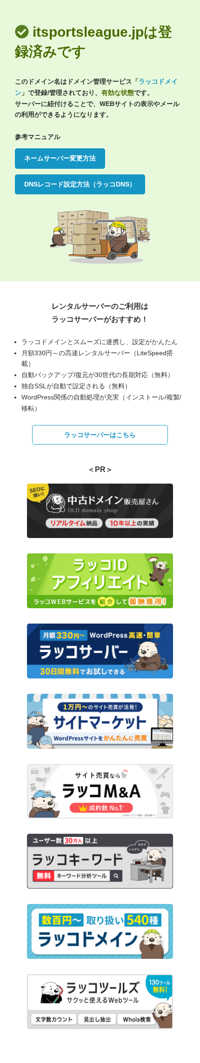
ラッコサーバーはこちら (100, 434)
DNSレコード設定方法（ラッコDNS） (80, 184)
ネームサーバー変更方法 (60, 158)
